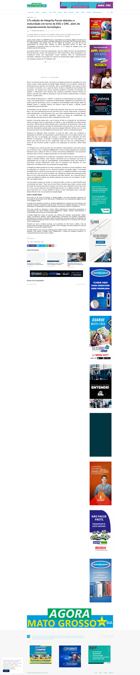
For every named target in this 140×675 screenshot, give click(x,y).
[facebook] (102, 636)
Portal (37, 12)
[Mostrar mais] (56, 245)
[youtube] (108, 636)
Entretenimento (97, 12)
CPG (54, 12)
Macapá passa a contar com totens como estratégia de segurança (55, 264)
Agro (65, 12)
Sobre (100, 672)
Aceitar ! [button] (6, 671)
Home (95, 672)
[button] (108, 12)
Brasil (77, 12)
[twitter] (105, 636)
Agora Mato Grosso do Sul (41, 672)
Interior (60, 12)
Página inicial (30, 17)
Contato (105, 672)
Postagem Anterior (32, 284)
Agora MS (30, 12)
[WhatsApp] (47, 245)
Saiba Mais (12, 669)
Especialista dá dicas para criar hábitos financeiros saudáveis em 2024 (75, 264)
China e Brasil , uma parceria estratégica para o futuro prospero (35, 264)
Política (89, 12)
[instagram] (112, 636)
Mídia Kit (111, 672)
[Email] (53, 245)
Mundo (83, 12)
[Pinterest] (50, 245)
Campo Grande (37, 241)
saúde (42, 241)
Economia (71, 12)
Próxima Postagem (80, 284)
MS (50, 12)
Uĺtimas (44, 12)
